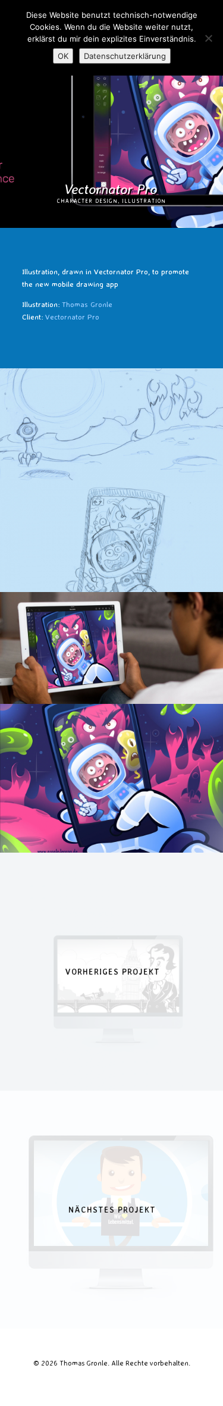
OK (63, 56)
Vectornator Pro (72, 316)
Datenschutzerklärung (125, 56)
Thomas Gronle (87, 304)
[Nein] (208, 38)
